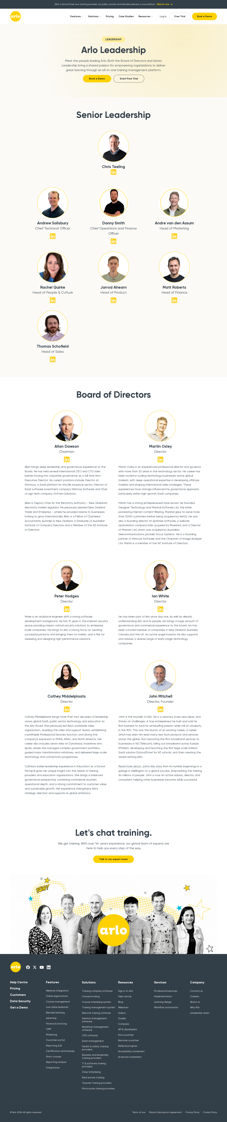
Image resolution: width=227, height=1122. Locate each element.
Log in (163, 16)
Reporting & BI (54, 1045)
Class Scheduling (91, 1072)
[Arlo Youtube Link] (42, 967)
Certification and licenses (60, 1051)
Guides (122, 1018)
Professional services (165, 991)
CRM (48, 1029)
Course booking (91, 996)
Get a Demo (19, 1007)
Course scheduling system (96, 1002)
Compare (123, 1024)
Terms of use (138, 1112)
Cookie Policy (210, 1112)
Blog (120, 1002)
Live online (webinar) (57, 1007)
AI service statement (129, 1057)
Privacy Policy (192, 1112)
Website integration (57, 990)
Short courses (53, 1056)
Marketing (51, 1034)
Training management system (98, 1007)
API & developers (127, 1029)
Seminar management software (94, 1020)
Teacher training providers (96, 1083)
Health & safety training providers (95, 1048)
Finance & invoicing (56, 1023)
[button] (75, 16)
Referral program (127, 1046)
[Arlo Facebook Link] (28, 967)
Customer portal (55, 1040)
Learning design (163, 1002)
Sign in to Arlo (125, 991)
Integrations (53, 1067)
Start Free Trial (129, 78)
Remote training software (96, 1013)
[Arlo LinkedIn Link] (48, 967)
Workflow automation (166, 1007)
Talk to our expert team (113, 859)
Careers (194, 996)
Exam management (93, 1041)
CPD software (90, 1035)
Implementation (163, 996)
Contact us (196, 991)
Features (75, 16)
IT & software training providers (94, 1065)
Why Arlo (195, 1007)
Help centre (124, 996)
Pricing (110, 16)
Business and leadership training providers (95, 1056)
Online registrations (57, 996)
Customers (18, 995)
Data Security (20, 1001)
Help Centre (19, 982)
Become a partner (128, 1040)
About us (195, 1002)
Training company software (97, 991)
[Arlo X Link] (35, 967)
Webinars (123, 1007)
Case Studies (126, 16)
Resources (144, 16)
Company (197, 982)
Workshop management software (95, 1028)
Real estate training (93, 1077)
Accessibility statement (131, 1051)
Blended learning (55, 1012)
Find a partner (126, 1035)
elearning (51, 1018)
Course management (58, 1001)
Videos (122, 1013)
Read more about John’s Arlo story (140, 766)
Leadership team (199, 1013)
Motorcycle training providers (98, 1088)
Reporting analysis (56, 1062)
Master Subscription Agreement (165, 1112)
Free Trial (179, 16)
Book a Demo (204, 16)
